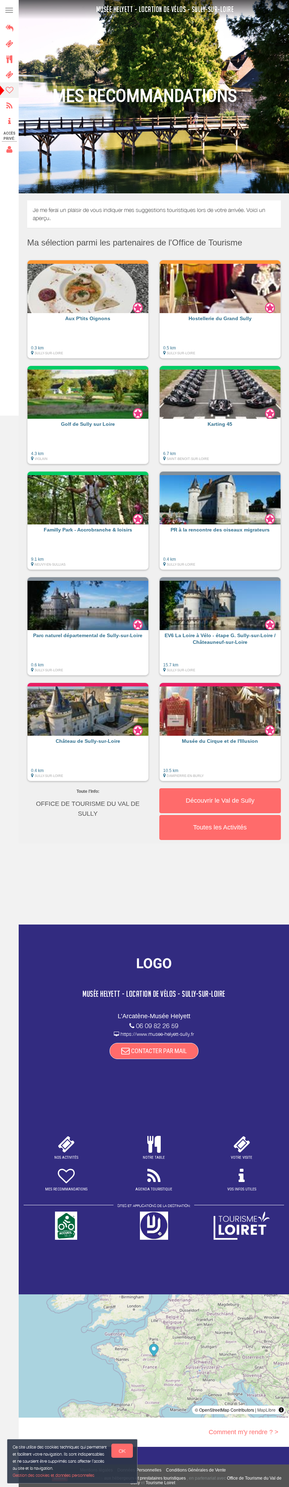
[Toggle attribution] (281, 1410)
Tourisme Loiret (160, 1482)
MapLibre (266, 1410)
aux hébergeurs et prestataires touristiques (145, 1478)
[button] (88, 313)
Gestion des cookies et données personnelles (53, 1475)
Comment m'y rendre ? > (243, 1432)
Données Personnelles (139, 1470)
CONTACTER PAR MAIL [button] (158, 1050)
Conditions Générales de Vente (196, 1470)
